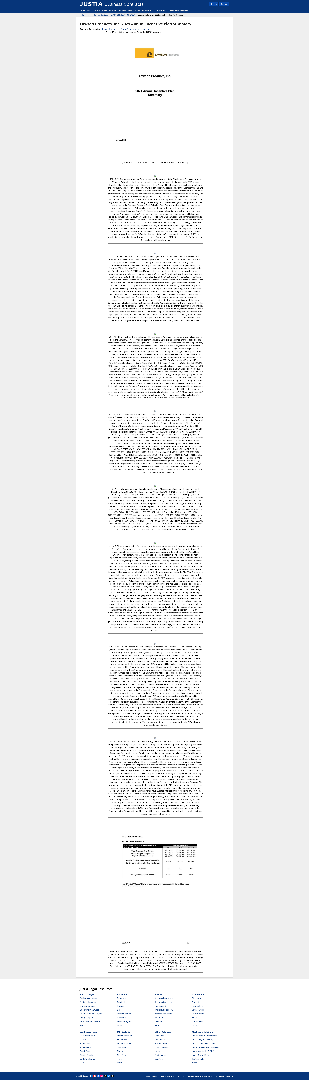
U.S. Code (84, 1039)
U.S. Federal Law (88, 1031)
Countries (158, 1059)
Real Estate (159, 1017)
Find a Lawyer (86, 10)
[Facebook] (98, 1076)
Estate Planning (124, 1013)
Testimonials (198, 1059)
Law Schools (134, 10)
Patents (158, 1051)
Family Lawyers (86, 1017)
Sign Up (224, 4)
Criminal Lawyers (87, 1006)
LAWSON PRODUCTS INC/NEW (123, 15)
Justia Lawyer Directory (202, 1039)
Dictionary (196, 998)
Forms (88, 15)
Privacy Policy (208, 1076)
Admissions (197, 1002)
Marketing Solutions (179, 10)
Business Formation (163, 998)
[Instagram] (101, 1076)
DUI (119, 1009)
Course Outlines (199, 1009)
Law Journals (198, 1013)
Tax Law (158, 1021)
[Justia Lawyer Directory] (115, 1076)
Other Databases (163, 1031)
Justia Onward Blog (200, 1055)
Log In (214, 4)
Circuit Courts (86, 1051)
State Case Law (124, 1043)
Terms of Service (194, 1076)
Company (175, 1076)
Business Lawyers (88, 1002)
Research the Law (117, 10)
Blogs (194, 1017)
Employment (160, 1006)
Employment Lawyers (89, 1009)
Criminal (121, 1002)
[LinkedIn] (91, 1076)
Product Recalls (161, 1047)
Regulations (85, 1043)
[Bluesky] (108, 1076)
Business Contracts (101, 15)
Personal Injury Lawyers (91, 1021)
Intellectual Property (163, 1009)
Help (183, 1076)
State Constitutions (126, 1035)
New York (121, 1055)
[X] (112, 1076)
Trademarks (160, 1055)
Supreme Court (87, 1047)
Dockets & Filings (87, 1059)
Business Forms (161, 1043)
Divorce (120, 1006)
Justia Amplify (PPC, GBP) (203, 1051)
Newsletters (162, 10)
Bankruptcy (122, 998)
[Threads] (105, 1076)
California (121, 1047)
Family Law (122, 1017)
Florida (120, 1051)
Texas (120, 1059)
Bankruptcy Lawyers (89, 998)
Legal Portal (164, 1076)
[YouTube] (94, 1076)
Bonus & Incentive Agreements (135, 29)
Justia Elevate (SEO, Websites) (205, 1047)
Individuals (123, 994)
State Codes (122, 1039)
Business (159, 994)
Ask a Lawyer (101, 10)
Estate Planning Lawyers (91, 1013)
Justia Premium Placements (204, 1043)
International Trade (163, 1013)
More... (83, 1025)
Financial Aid (197, 1006)
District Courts (86, 1055)
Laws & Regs (148, 10)
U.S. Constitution (87, 1035)
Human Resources (109, 29)
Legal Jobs (159, 1035)
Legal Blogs (159, 1039)
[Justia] (91, 4)
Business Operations (163, 1002)
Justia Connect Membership (204, 1035)
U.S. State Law (124, 1031)
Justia (82, 15)
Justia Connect (151, 1076)
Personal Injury (124, 1021)
